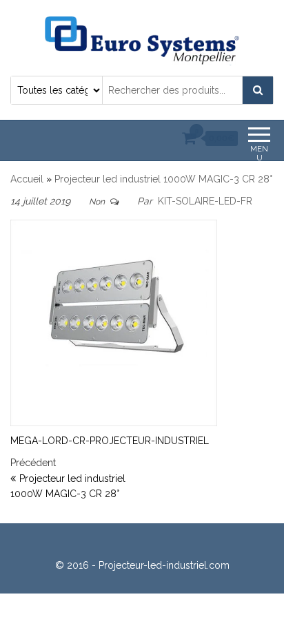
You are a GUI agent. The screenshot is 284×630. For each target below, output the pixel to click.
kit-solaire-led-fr (205, 201)
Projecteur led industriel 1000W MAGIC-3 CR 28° (163, 179)
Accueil (26, 179)
